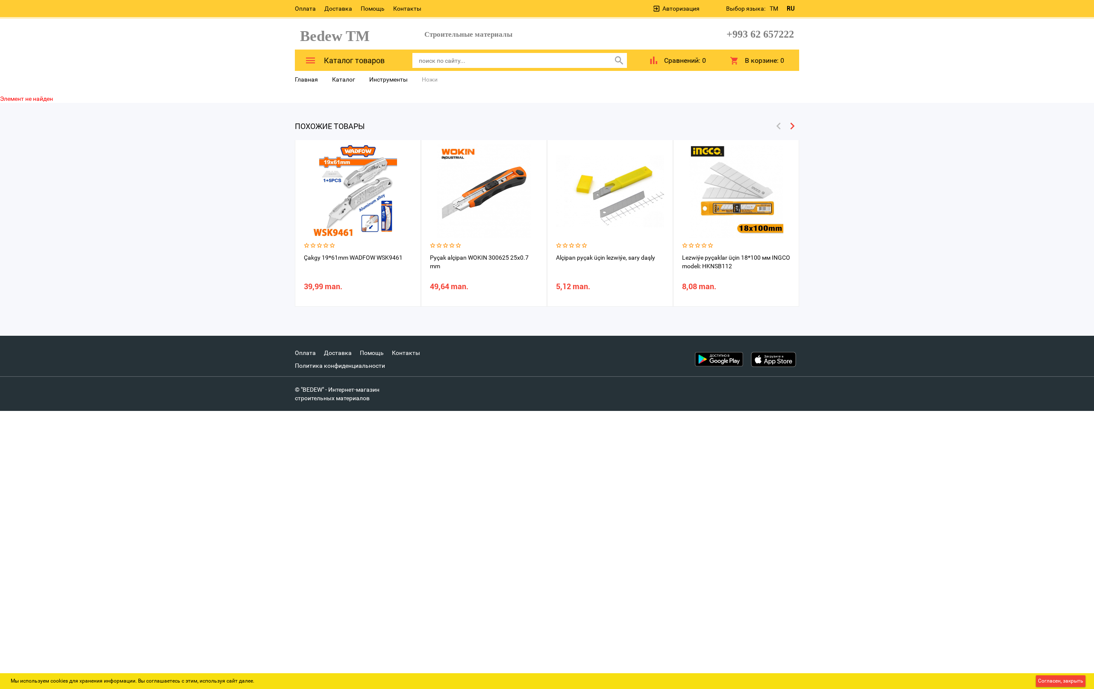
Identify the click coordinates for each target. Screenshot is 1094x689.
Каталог (343, 79)
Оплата (305, 8)
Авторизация (681, 8)
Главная (306, 79)
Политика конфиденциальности (340, 365)
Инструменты (388, 79)
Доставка (338, 8)
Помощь (373, 8)
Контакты (407, 8)
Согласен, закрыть (1060, 681)
